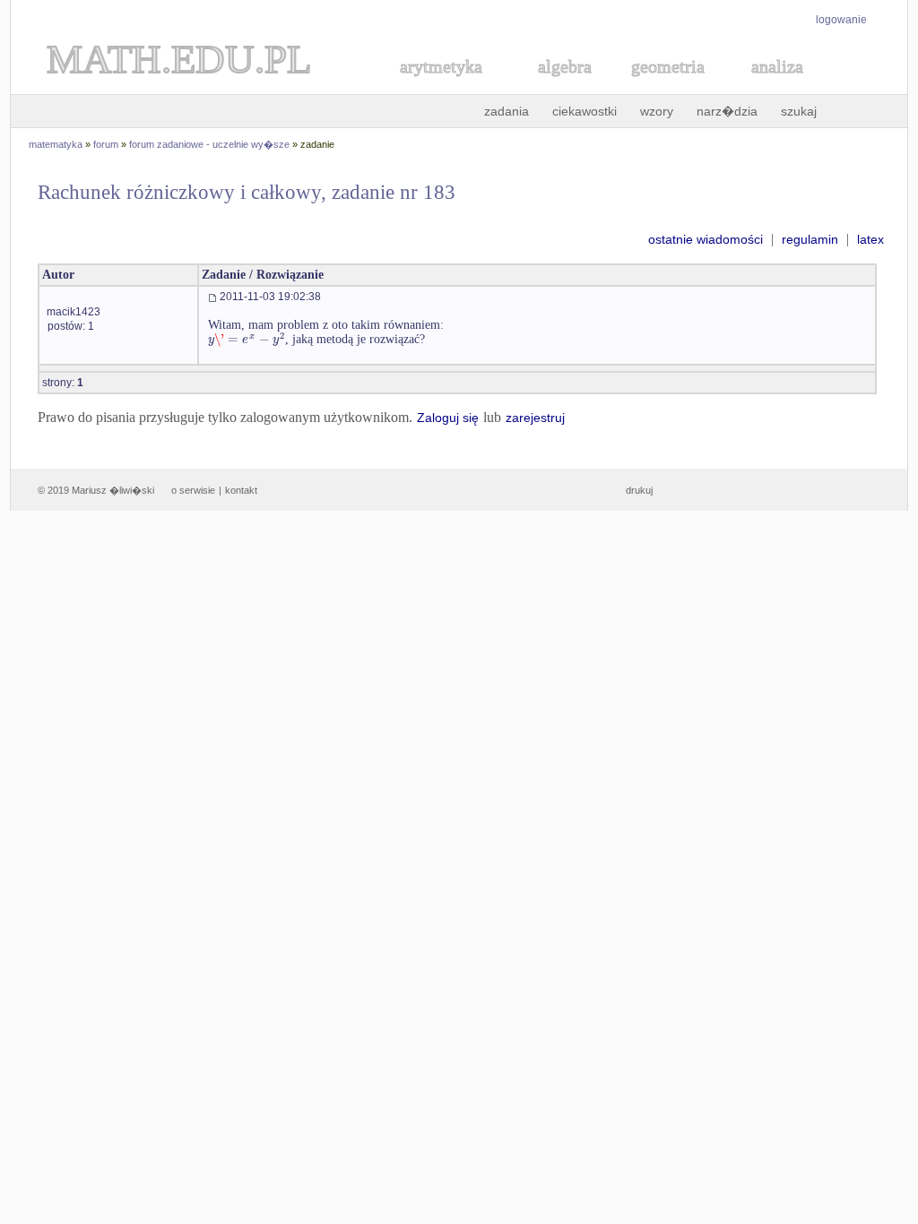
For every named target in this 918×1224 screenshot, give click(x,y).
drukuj (639, 490)
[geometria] (662, 86)
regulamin (810, 239)
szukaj (799, 111)
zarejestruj (535, 417)
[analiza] (778, 86)
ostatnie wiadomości (705, 239)
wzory (656, 111)
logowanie (841, 19)
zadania (506, 111)
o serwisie (193, 490)
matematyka (55, 144)
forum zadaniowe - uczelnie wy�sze (209, 144)
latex (870, 239)
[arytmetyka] (440, 86)
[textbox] (246, 339)
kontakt (241, 490)
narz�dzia (727, 111)
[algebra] (556, 86)
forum (105, 144)
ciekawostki (584, 111)
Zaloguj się (448, 417)
